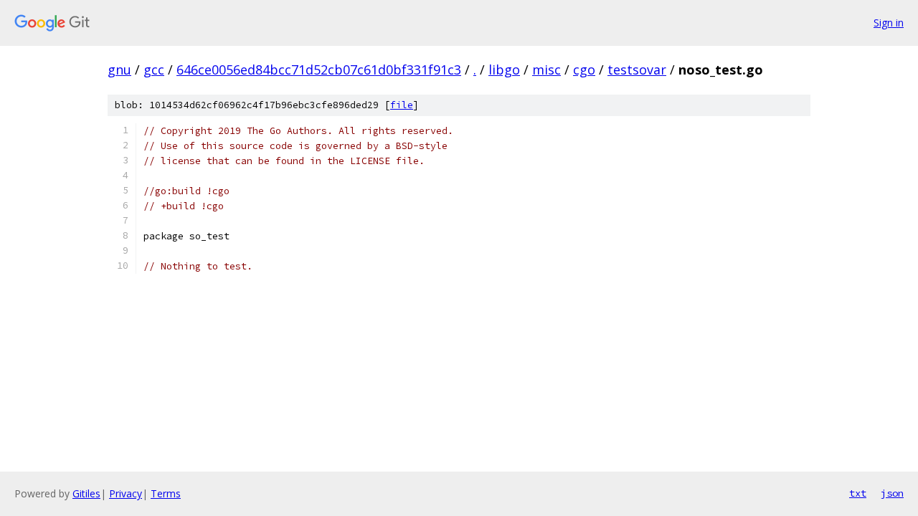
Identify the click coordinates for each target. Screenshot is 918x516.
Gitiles (86, 493)
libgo (504, 69)
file (401, 105)
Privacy (125, 493)
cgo (584, 69)
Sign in (889, 22)
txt (857, 493)
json (892, 493)
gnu (119, 69)
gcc (153, 69)
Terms (166, 493)
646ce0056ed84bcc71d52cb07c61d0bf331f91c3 (318, 69)
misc (546, 69)
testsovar (636, 69)
